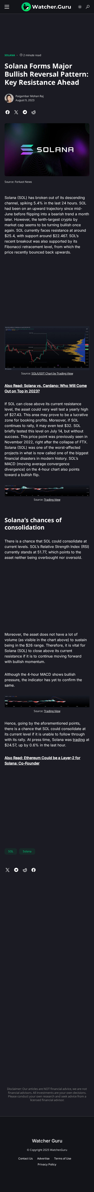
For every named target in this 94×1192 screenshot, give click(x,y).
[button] (7, 7)
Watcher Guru (47, 1141)
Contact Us (25, 1158)
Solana (10, 55)
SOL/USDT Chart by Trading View (52, 373)
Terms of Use (62, 1158)
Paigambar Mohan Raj (30, 96)
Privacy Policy (47, 1164)
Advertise (43, 1158)
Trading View (52, 500)
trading (79, 739)
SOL (10, 851)
